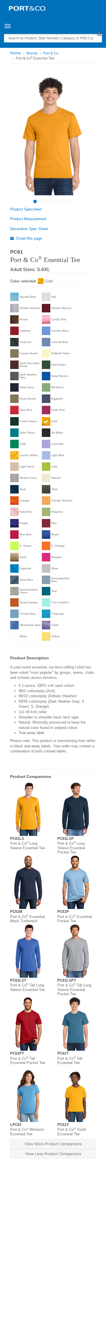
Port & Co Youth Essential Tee (71, 1131)
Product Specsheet (26, 209)
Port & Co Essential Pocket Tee (74, 919)
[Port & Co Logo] (27, 8)
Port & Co (50, 53)
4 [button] (52, 201)
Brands (32, 53)
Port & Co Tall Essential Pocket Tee (27, 1060)
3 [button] (46, 201)
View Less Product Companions (53, 1153)
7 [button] (69, 201)
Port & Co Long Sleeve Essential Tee (27, 845)
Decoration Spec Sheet (29, 229)
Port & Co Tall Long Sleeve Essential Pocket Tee (74, 989)
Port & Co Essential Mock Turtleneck (27, 919)
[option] (52, 135)
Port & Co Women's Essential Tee (27, 1131)
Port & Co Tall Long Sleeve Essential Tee (27, 987)
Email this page (28, 238)
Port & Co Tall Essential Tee (69, 1060)
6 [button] (63, 201)
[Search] (99, 34)
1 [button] (35, 201)
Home (15, 53)
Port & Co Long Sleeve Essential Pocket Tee (71, 847)
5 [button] (57, 201)
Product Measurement (28, 219)
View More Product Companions (53, 1144)
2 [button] (40, 201)
